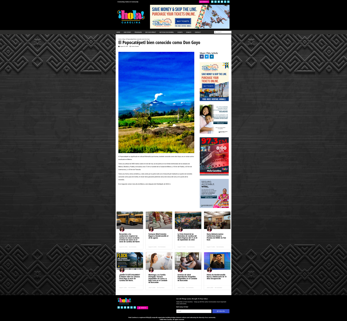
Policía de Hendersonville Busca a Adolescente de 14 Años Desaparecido (216, 276)
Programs (138, 32)
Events (180, 32)
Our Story (127, 32)
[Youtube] (222, 2)
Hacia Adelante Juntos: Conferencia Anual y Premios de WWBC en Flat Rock (216, 237)
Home (118, 32)
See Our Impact (150, 32)
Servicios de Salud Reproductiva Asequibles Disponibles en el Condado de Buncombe (187, 277)
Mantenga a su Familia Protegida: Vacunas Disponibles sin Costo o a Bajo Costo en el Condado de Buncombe (157, 278)
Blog (124, 39)
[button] (202, 57)
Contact (198, 32)
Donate (188, 32)
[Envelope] (228, 2)
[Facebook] (212, 2)
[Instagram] (215, 2)
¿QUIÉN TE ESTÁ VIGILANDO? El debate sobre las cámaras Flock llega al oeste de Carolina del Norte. (129, 277)
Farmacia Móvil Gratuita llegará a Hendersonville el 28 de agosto (158, 236)
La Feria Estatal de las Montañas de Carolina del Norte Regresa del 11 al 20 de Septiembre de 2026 (187, 237)
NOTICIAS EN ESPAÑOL (167, 32)
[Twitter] (219, 2)
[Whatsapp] (225, 2)
